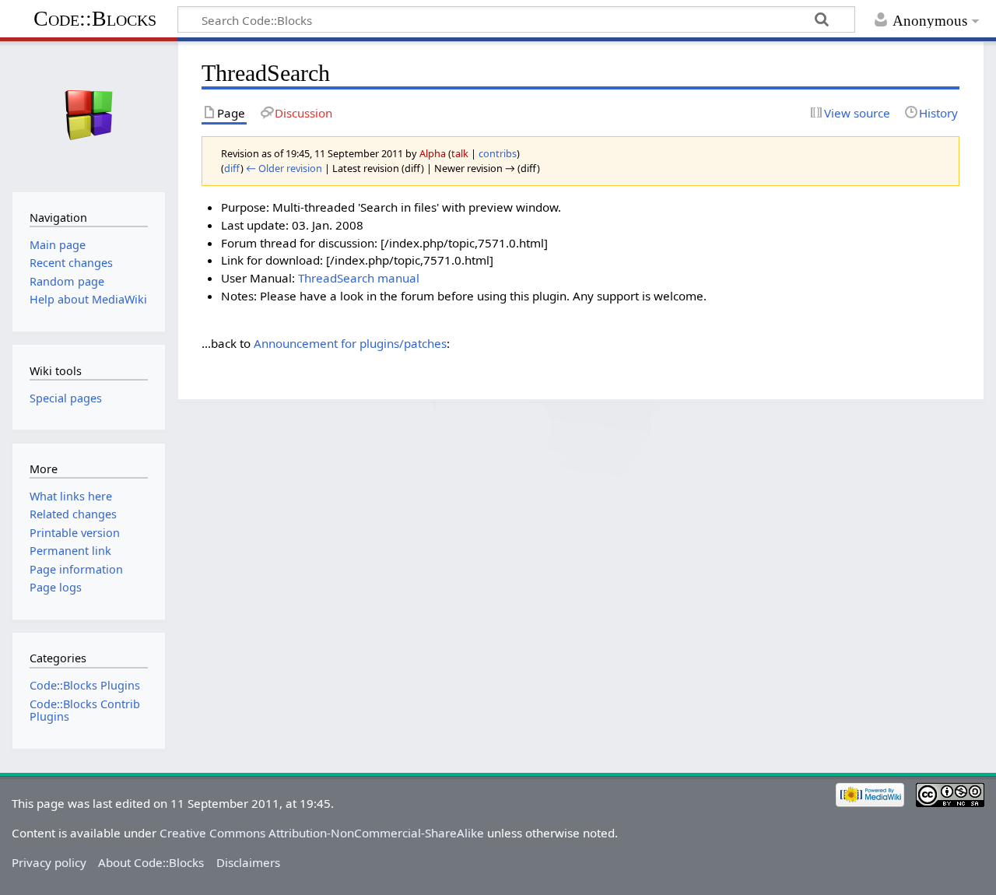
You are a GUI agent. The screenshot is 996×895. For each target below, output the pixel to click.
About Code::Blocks (151, 862)
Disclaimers (248, 862)
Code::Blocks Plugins (85, 685)
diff (232, 168)
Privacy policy (49, 862)
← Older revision (284, 168)
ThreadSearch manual (358, 278)
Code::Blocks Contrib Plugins (85, 710)
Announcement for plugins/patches (350, 343)
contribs (498, 153)
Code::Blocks (94, 18)
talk (459, 153)
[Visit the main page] (88, 115)
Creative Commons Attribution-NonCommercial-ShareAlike (322, 833)
